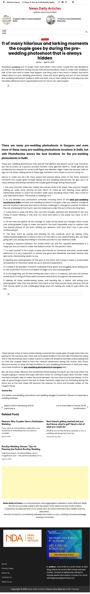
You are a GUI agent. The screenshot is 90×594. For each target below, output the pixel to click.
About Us (6, 573)
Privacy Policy (7, 568)
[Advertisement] (45, 482)
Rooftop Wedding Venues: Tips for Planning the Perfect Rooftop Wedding (21, 448)
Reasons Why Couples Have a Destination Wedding (22, 422)
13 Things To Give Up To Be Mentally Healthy (36, 2)
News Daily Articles (45, 8)
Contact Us (7, 577)
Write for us (7, 582)
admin (38, 62)
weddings (16, 67)
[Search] (86, 32)
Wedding (45, 39)
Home (4, 564)
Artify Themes (72, 589)
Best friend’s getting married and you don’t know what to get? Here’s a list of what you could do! (65, 424)
